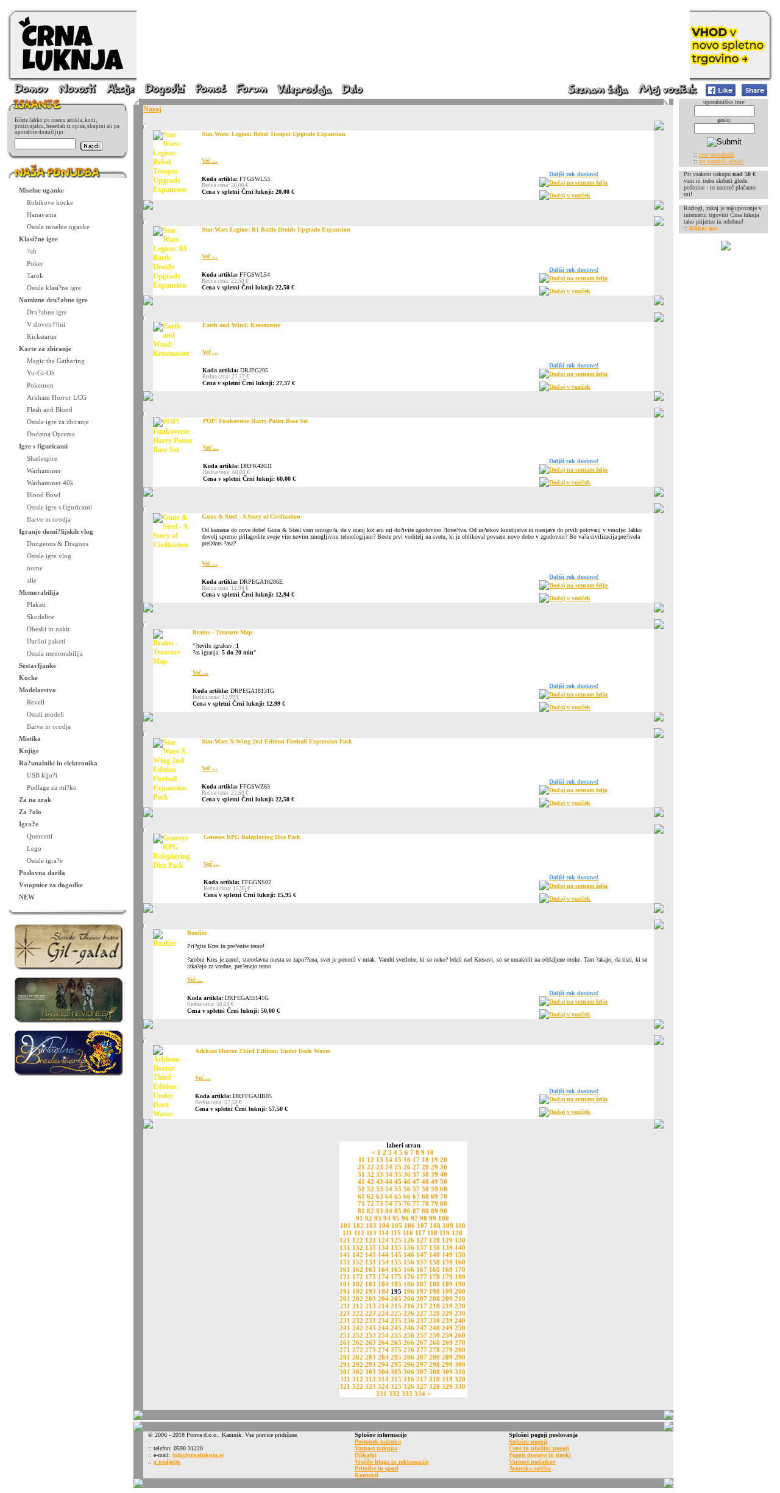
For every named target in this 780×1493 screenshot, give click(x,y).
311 (345, 1379)
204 (383, 1298)
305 (396, 1371)
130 (460, 1240)
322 (357, 1386)
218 (434, 1306)
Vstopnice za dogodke (51, 884)
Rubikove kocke (50, 202)
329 (447, 1386)
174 (383, 1276)
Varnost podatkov (532, 1461)
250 (460, 1328)
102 (358, 1225)
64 (388, 1196)
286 (408, 1357)
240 (460, 1320)
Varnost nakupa (376, 1448)
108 (435, 1225)
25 (398, 1167)
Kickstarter (42, 336)
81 (361, 1211)
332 (394, 1393)
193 (370, 1291)
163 (370, 1269)
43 (379, 1181)
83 (379, 1211)
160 (460, 1262)
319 (447, 1379)
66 (407, 1196)
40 (443, 1174)
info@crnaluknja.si (198, 1455)
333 (407, 1393)
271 (344, 1349)
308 (434, 1371)
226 (408, 1313)
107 (422, 1225)
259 (447, 1335)
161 (344, 1269)
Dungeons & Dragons (57, 543)
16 (407, 1159)
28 (425, 1167)
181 (344, 1284)
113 (371, 1232)
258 (434, 1335)
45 (398, 1181)
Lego (34, 848)
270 (460, 1342)
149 (447, 1254)
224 (383, 1313)
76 (407, 1203)
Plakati (36, 604)
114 (383, 1232)
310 (460, 1371)
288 (434, 1357)
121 (344, 1240)
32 (370, 1174)
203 (370, 1298)
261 (344, 1342)
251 (344, 1335)
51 (361, 1189)
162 (357, 1269)
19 (434, 1159)
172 (357, 1276)
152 (357, 1262)
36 (407, 1174)
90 (443, 1211)
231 (344, 1320)
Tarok (35, 275)
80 (443, 1203)
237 (421, 1320)
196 (408, 1291)
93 (377, 1218)
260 (460, 1335)
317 (421, 1379)
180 (460, 1276)
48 (425, 1181)
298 (434, 1364)
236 (408, 1320)
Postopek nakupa (378, 1441)
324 (383, 1386)
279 (447, 1349)
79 (434, 1203)
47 (416, 1181)
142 (357, 1254)
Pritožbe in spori (377, 1468)
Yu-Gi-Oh (41, 373)
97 (414, 1218)
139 (447, 1247)
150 (460, 1254)
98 (423, 1218)
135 (396, 1247)
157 (421, 1262)
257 (421, 1335)
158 (434, 1262)
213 (370, 1306)
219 (447, 1306)
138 (434, 1247)
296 (408, 1364)
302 (357, 1371)
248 (434, 1328)
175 (396, 1276)
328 (434, 1386)
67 (416, 1196)
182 (357, 1284)
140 (460, 1247)
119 (444, 1232)
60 (443, 1189)
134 (383, 1247)
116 (408, 1232)
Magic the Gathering (56, 360)
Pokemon (40, 385)
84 (388, 1211)
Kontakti (366, 1475)
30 (443, 1167)
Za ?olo (30, 811)
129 (447, 1240)
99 (432, 1218)
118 (432, 1232)
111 (347, 1232)
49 (434, 1181)
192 (357, 1291)
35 (398, 1174)
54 (388, 1189)
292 (357, 1364)
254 (383, 1335)
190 (460, 1284)
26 (407, 1167)
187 (421, 1284)
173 (370, 1276)
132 (357, 1247)
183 (370, 1284)
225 (396, 1313)
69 (434, 1196)
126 (408, 1240)
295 (396, 1364)
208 (434, 1298)
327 (421, 1386)
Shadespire (42, 458)
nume (35, 568)
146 (408, 1254)
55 (398, 1189)
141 (344, 1254)
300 (460, 1364)
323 (370, 1386)
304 (383, 1371)
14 (388, 1159)
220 (460, 1306)
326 (408, 1386)
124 (383, 1240)
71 (361, 1203)
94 (387, 1218)
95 (396, 1218)
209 (447, 1298)
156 (408, 1262)
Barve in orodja (49, 519)
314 (383, 1379)
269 (447, 1342)
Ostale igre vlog (49, 555)
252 (357, 1335)
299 (447, 1364)
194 (383, 1291)
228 (434, 1313)
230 (460, 1313)
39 (434, 1174)
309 (447, 1371)
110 (460, 1225)
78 (425, 1203)
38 (425, 1174)
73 (379, 1203)
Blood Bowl (43, 494)
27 (416, 1167)
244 (383, 1328)
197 (421, 1291)
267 (421, 1342)
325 (396, 1386)
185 (396, 1284)
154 (383, 1262)
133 (370, 1247)
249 (447, 1328)
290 (460, 1357)
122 (357, 1240)
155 (396, 1262)
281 (344, 1357)
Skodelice (40, 616)
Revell (35, 702)
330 (460, 1386)
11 (361, 1159)
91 (359, 1218)
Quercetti (39, 836)
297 (421, 1364)
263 (370, 1342)
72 (370, 1203)
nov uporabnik (716, 154)
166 (408, 1269)
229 (447, 1313)
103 (371, 1225)
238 (434, 1320)
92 (368, 1218)
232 (357, 1320)
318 (434, 1379)
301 (344, 1371)
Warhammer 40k (50, 482)
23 (379, 1167)
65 (398, 1196)
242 (357, 1328)
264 (383, 1342)
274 (383, 1349)
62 (370, 1196)
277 (421, 1349)
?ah (32, 251)
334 (419, 1393)
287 (421, 1357)
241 (344, 1328)
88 (425, 1211)
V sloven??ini (46, 324)
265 (396, 1342)
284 (383, 1357)
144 (383, 1254)
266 (408, 1342)
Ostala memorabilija (55, 653)
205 (396, 1298)
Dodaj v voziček (569, 195)
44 (388, 1181)
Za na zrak (35, 799)
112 (359, 1232)
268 (434, 1342)
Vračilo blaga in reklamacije (391, 1461)
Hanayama (42, 214)
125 (396, 1240)
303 (370, 1371)
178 (434, 1276)
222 (357, 1313)
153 (370, 1262)
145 (396, 1254)
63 (379, 1196)
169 (447, 1269)
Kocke (28, 677)
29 (434, 1167)
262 (357, 1342)
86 (407, 1211)
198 (434, 1291)
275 (396, 1349)
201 (344, 1298)
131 (344, 1247)
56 (407, 1189)
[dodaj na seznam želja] (544, 185)
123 (370, 1240)
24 (388, 1167)
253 (370, 1335)
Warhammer (44, 470)
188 (434, 1284)
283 (370, 1357)
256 (408, 1335)
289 (447, 1357)
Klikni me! (703, 228)
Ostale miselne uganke (58, 226)
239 (447, 1320)
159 (447, 1262)
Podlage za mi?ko (52, 787)
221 (344, 1313)
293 (370, 1364)
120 (457, 1232)
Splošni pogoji (528, 1441)
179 (447, 1276)
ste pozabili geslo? (721, 161)
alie (32, 580)
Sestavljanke (37, 665)
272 (357, 1349)
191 (344, 1291)
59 (434, 1189)
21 (361, 1167)
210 (460, 1298)
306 (408, 1371)
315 (396, 1379)
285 (396, 1357)
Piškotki (366, 1455)
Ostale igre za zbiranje (58, 421)
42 (370, 1181)
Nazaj (152, 109)
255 (396, 1335)
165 (396, 1269)
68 (425, 1196)
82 (370, 1211)
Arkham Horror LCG (57, 397)
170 (460, 1269)
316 (408, 1379)
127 (421, 1240)
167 (421, 1269)
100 (443, 1218)
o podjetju (167, 1461)
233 (370, 1320)
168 (434, 1269)
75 (398, 1203)
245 (396, 1328)
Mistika (30, 738)
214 (383, 1306)
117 (420, 1232)
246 (408, 1328)
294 (383, 1364)
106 (409, 1225)
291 (344, 1364)
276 (408, 1349)
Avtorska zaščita (530, 1468)
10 (430, 1152)
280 (460, 1349)
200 (460, 1291)
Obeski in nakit (48, 629)
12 (370, 1159)
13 (379, 1159)
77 (416, 1203)
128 (434, 1240)
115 (396, 1232)
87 (416, 1211)
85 (398, 1211)
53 (379, 1189)
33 (379, 1174)
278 (434, 1349)
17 (416, 1159)
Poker (35, 263)
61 (361, 1196)
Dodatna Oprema (51, 434)
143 (370, 1254)
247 (421, 1328)
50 (443, 1181)
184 (383, 1284)
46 (407, 1181)
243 (370, 1328)
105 (396, 1225)
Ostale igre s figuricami (59, 507)
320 (460, 1379)
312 (357, 1379)
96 (405, 1218)
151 (344, 1262)
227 (421, 1313)
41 (361, 1181)
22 (370, 1167)
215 (396, 1306)
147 (421, 1254)
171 (344, 1276)
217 (421, 1306)
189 (447, 1284)
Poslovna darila (42, 872)
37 (416, 1174)
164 (383, 1269)
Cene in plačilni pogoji (539, 1448)
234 (383, 1320)
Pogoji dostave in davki (540, 1455)
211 (345, 1306)
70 (443, 1196)
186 (408, 1284)
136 (408, 1247)
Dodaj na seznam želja (578, 182)
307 (421, 1371)
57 (416, 1189)
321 (344, 1386)
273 (370, 1349)
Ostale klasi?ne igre (54, 287)
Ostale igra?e (45, 860)
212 (357, 1306)
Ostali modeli (45, 714)
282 (357, 1357)
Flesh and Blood (50, 409)
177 (421, 1276)
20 (443, 1159)
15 (398, 1159)
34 (388, 1174)
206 (408, 1298)
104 (383, 1225)
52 (370, 1189)
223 (370, 1313)
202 (357, 1298)
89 (434, 1211)
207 (421, 1298)
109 (447, 1225)
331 (381, 1393)
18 (425, 1159)
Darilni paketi (46, 641)
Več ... (210, 160)
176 (408, 1276)
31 (361, 1174)
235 (396, 1320)
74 (388, 1203)
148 (434, 1254)
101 (345, 1225)
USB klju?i (42, 775)
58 (425, 1189)
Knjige (29, 750)
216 (408, 1306)
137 (421, 1247)
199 (447, 1291)
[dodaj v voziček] (544, 197)
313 (370, 1379)
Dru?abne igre (47, 312)
